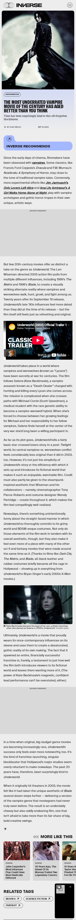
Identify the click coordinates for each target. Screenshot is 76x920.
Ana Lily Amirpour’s (54, 188)
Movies (11, 898)
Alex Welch (15, 127)
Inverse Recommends (28, 146)
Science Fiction (36, 898)
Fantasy (11, 905)
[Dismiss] (70, 887)
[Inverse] (29, 5)
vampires (38, 163)
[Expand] (59, 887)
